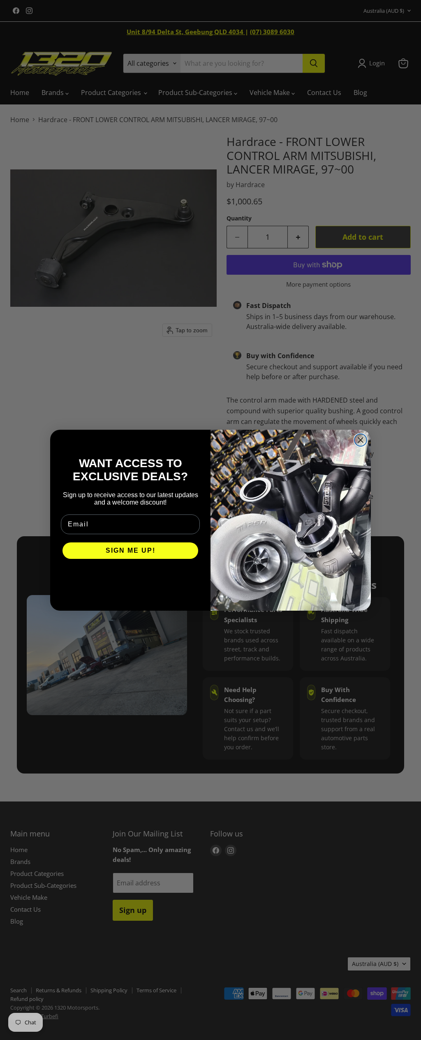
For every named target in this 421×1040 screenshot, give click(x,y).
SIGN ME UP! (130, 550)
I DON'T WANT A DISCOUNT (130, 575)
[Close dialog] (360, 440)
